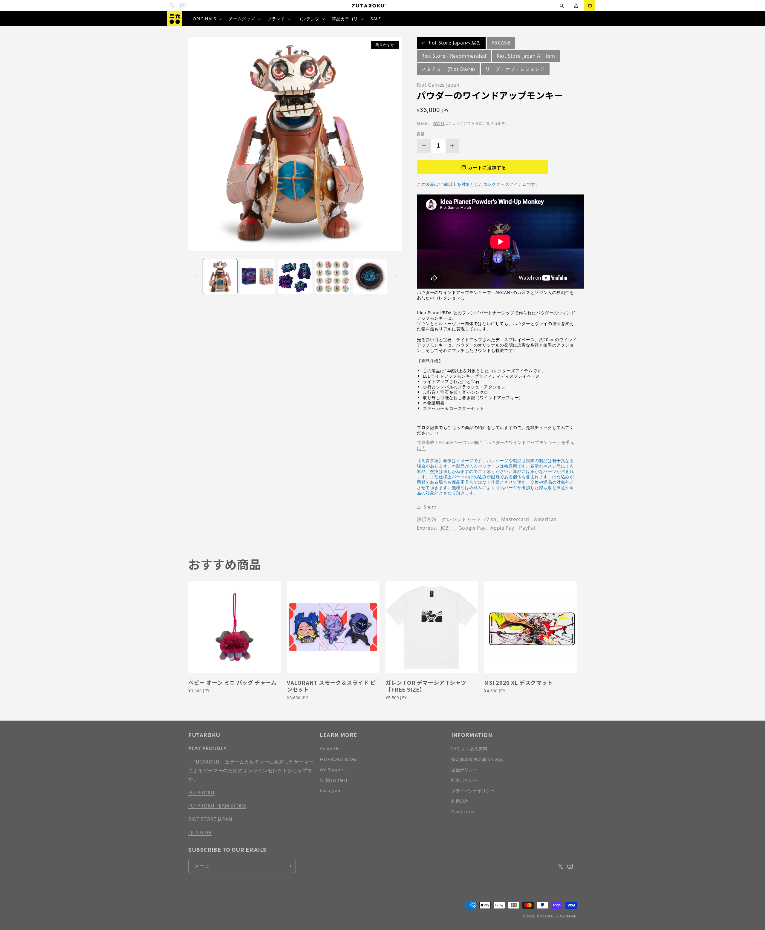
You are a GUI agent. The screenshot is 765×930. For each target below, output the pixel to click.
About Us (329, 748)
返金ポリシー (464, 770)
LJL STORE (200, 832)
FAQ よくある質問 (469, 748)
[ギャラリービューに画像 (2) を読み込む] (257, 276)
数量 (421, 134)
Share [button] (430, 507)
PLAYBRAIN (568, 916)
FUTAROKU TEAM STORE (217, 805)
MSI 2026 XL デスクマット (518, 682)
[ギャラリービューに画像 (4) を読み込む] (332, 276)
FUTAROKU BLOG (338, 759)
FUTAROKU (201, 792)
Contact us (462, 811)
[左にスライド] (194, 276)
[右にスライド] (395, 276)
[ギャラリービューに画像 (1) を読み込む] (220, 276)
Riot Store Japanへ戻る (453, 42)
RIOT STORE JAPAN (210, 819)
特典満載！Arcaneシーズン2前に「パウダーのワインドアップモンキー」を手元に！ (495, 445)
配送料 (439, 123)
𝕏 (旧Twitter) (333, 780)
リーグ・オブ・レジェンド (515, 69)
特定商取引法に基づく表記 (477, 759)
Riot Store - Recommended (453, 56)
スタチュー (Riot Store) (448, 69)
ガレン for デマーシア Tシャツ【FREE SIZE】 (425, 686)
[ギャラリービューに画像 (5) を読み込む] (370, 276)
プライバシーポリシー (473, 790)
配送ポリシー (464, 780)
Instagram (331, 790)
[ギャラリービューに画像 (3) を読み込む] (295, 276)
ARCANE (501, 42)
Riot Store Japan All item (526, 56)
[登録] (289, 866)
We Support (332, 770)
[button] (561, 5)
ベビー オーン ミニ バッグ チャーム (232, 682)
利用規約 (460, 801)
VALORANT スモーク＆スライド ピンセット (331, 686)
